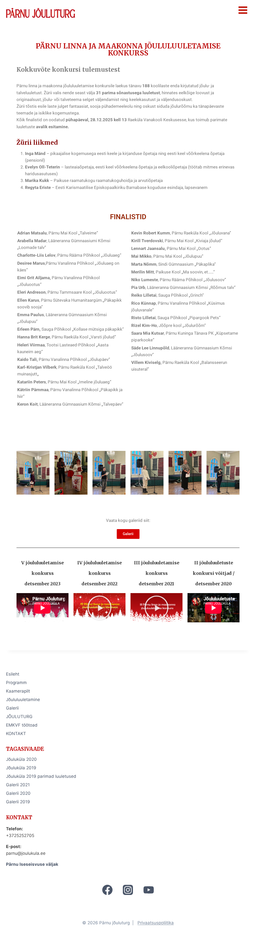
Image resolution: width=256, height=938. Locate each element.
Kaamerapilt (18, 691)
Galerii (12, 708)
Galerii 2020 (18, 793)
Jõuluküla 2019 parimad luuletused (41, 776)
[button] (99, 607)
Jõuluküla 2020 (21, 759)
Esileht (12, 674)
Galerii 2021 (18, 784)
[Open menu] (243, 9)
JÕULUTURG (19, 716)
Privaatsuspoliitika (156, 922)
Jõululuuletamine (23, 699)
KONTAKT (16, 733)
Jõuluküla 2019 (21, 767)
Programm (16, 682)
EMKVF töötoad (22, 725)
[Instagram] (128, 890)
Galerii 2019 (18, 801)
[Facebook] (107, 890)
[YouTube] (148, 890)
